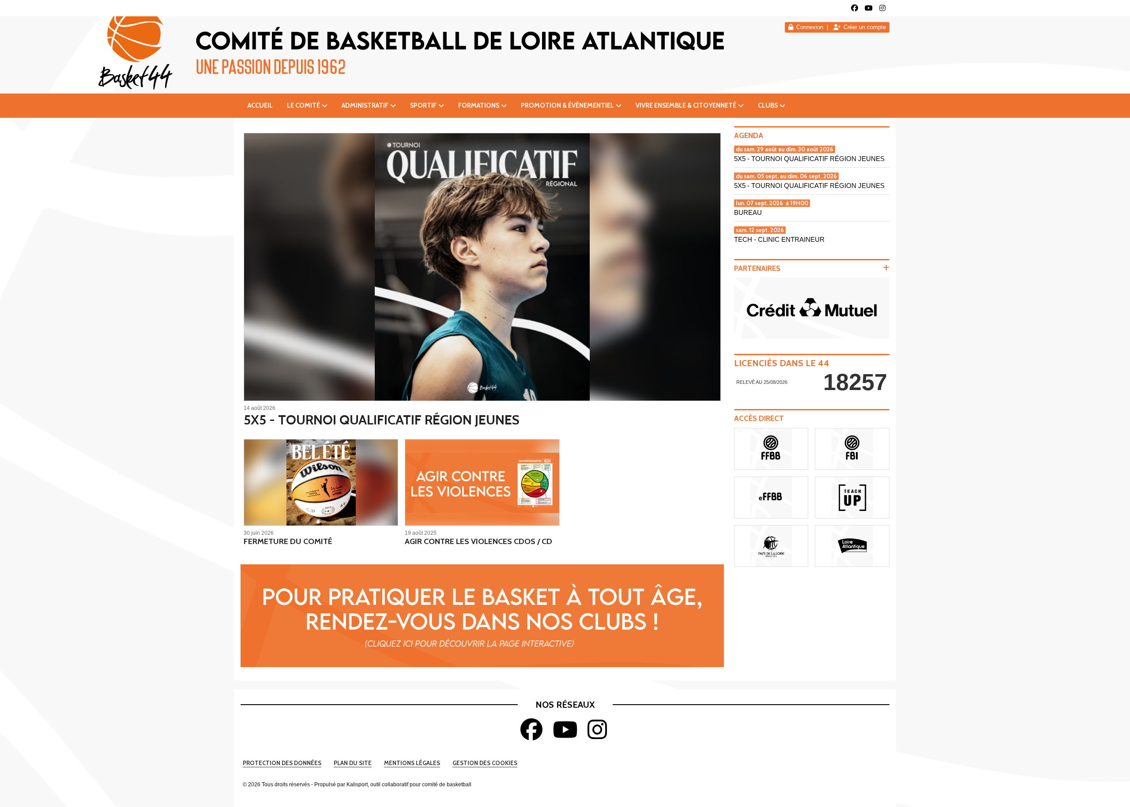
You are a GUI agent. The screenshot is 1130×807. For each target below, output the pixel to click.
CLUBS (768, 105)
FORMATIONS (478, 105)
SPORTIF (423, 105)
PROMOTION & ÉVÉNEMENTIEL (567, 105)
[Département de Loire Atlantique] (852, 546)
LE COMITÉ (303, 105)
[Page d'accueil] (876, 789)
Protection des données (282, 762)
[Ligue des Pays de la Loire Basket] (771, 546)
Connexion (809, 27)
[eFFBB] (771, 497)
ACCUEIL (260, 105)
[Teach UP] (852, 497)
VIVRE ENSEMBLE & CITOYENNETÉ (686, 105)
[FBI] (852, 449)
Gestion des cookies (484, 762)
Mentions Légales (412, 762)
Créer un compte (865, 27)
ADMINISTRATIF (365, 105)
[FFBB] (771, 449)
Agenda (748, 135)
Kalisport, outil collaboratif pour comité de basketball (409, 784)
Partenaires (757, 268)
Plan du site (353, 762)
